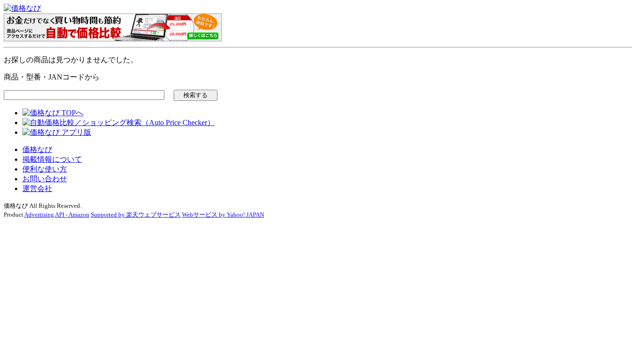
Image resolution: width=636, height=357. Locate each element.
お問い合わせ (44, 179)
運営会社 (37, 188)
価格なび (37, 149)
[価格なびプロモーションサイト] (113, 39)
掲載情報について (52, 159)
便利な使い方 (44, 169)
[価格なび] (22, 8)
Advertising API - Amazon (56, 214)
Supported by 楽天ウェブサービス (136, 214)
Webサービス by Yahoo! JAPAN (223, 214)
